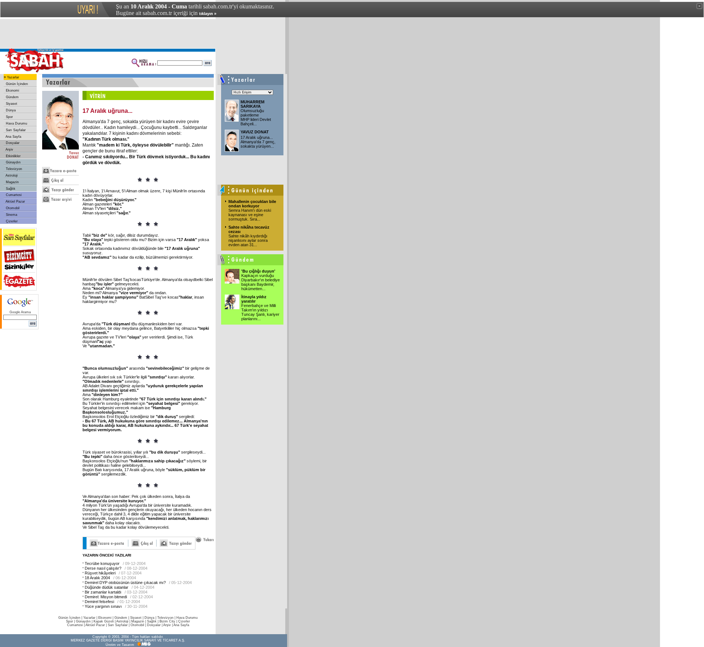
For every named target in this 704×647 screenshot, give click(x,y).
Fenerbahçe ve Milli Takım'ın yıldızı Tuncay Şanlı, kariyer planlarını (260, 312)
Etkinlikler (13, 156)
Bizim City (167, 621)
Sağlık (10, 189)
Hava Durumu (16, 123)
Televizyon (13, 169)
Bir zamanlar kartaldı (103, 592)
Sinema (11, 215)
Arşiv (9, 149)
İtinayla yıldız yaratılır (254, 299)
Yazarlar (12, 77)
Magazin (12, 182)
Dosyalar (12, 143)
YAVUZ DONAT (255, 132)
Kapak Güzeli (104, 621)
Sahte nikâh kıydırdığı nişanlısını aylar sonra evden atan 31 (248, 240)
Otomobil (12, 208)
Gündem (12, 97)
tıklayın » (207, 13)
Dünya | (150, 618)
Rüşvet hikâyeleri (100, 573)
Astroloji (11, 175)
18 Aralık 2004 (97, 578)
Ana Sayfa (13, 136)
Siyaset (11, 104)
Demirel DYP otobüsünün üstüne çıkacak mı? (125, 582)
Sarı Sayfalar (15, 130)
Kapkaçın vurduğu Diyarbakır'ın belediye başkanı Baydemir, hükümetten (260, 282)
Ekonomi (12, 90)
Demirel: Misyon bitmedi (106, 597)
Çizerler (11, 221)
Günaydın (13, 162)
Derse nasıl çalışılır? (103, 568)
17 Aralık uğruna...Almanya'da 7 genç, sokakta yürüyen (258, 141)
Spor (9, 117)
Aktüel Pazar (15, 201)
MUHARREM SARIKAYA (252, 104)
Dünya (10, 110)
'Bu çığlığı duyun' (258, 271)
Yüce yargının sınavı (103, 606)
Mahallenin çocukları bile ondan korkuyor (252, 203)
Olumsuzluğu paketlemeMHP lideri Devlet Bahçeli (256, 117)
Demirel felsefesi (99, 601)
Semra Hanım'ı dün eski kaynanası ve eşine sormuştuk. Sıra (249, 214)
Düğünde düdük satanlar (106, 587)
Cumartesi (13, 195)
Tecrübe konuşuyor (102, 563)
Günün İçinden (16, 84)
